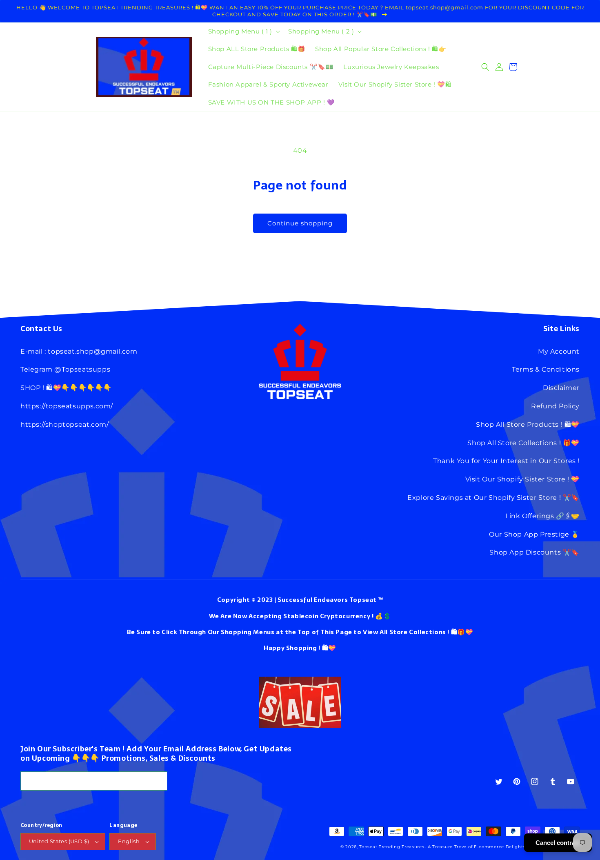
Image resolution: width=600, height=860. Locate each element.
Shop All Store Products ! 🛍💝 (528, 424)
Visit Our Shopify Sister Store (515, 479)
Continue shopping (300, 223)
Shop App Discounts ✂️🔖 (534, 552)
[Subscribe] (158, 781)
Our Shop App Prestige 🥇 (534, 534)
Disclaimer (561, 388)
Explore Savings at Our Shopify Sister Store (482, 497)
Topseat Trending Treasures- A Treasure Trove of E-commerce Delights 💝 (445, 846)
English (129, 841)
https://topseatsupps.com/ (66, 406)
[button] (243, 31)
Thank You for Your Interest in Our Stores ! (506, 461)
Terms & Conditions (546, 369)
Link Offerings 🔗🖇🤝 (542, 516)
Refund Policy (555, 406)
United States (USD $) (59, 841)
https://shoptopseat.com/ (64, 424)
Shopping (301, 648)
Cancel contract (558, 842)
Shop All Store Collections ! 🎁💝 (523, 443)
